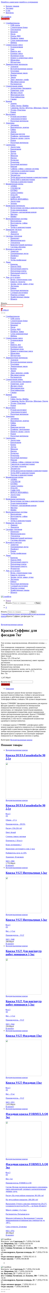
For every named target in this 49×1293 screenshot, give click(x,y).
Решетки (13, 225)
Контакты (10, 13)
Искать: (4, 303)
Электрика (10, 123)
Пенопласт (14, 238)
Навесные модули (17, 134)
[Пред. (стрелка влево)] (2, 1291)
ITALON (14, 195)
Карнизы (14, 264)
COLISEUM (15, 188)
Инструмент (11, 114)
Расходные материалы (19, 121)
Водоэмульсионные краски (21, 69)
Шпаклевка (15, 60)
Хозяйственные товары (19, 297)
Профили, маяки (17, 38)
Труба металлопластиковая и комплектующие (29, 177)
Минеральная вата (17, 240)
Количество (5, 682)
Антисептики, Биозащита (20, 88)
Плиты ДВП (15, 36)
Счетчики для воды (18, 173)
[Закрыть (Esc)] (2, 1289)
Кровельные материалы (15, 206)
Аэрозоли (14, 66)
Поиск (8, 601)
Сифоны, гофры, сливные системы (24, 169)
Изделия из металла (14, 249)
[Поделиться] (4, 1289)
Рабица (13, 288)
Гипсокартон (15, 29)
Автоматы (14, 125)
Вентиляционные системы (16, 219)
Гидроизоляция (16, 47)
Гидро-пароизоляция (18, 210)
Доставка (9, 8)
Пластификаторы (17, 97)
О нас (8, 10)
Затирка (13, 203)
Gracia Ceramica (16, 193)
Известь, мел (15, 51)
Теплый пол (15, 175)
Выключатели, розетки (19, 127)
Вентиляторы (15, 221)
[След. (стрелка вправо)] (4, 1291)
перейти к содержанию (28, 2)
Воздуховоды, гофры (18, 223)
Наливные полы (17, 56)
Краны (13, 151)
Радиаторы (14, 162)
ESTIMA (14, 190)
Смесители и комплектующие (22, 171)
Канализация (15, 149)
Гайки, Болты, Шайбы (19, 106)
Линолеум (14, 234)
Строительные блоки (19, 27)
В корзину (5, 684)
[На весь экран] (7, 1289)
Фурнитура (15, 275)
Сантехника (10, 145)
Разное (13, 112)
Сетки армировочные (19, 40)
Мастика (13, 214)
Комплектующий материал (21, 245)
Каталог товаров (12, 6)
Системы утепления (14, 236)
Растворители (16, 84)
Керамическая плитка (14, 184)
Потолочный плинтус (19, 269)
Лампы (13, 132)
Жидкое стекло (16, 93)
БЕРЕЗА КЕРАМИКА (19, 199)
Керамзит (14, 32)
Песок (12, 34)
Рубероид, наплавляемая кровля (23, 212)
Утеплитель (15, 243)
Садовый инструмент (19, 293)
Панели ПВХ (15, 266)
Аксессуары (15, 147)
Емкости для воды (17, 282)
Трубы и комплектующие (20, 227)
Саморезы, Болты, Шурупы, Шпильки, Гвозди (29, 108)
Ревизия (13, 166)
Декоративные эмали (19, 73)
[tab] (27, 689)
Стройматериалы (13, 23)
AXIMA (13, 186)
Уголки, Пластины (18, 110)
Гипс (12, 49)
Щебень (13, 43)
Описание (10, 689)
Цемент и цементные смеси (21, 58)
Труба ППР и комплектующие (22, 179)
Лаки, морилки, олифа (19, 79)
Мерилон (14, 156)
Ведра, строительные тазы (21, 279)
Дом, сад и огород (13, 277)
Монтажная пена (17, 95)
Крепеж (9, 101)
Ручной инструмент (18, 116)
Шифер (13, 216)
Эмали (13, 77)
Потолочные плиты (18, 271)
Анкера (13, 103)
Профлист (14, 256)
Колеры (13, 75)
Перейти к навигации (10, 2)
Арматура (14, 251)
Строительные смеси (14, 45)
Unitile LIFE (15, 197)
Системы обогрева (18, 247)
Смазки (13, 99)
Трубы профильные (18, 260)
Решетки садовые (17, 295)
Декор (8, 262)
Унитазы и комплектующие (21, 182)
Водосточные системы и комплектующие (27, 208)
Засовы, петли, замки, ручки (22, 284)
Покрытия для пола (14, 229)
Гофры (13, 129)
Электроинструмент (18, 119)
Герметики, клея (17, 90)
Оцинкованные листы (19, 253)
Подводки (14, 160)
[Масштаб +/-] (9, 1289)
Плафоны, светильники (20, 136)
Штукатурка (15, 62)
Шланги (13, 299)
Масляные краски (17, 82)
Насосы (13, 158)
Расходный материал (18, 164)
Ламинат (14, 232)
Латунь (13, 153)
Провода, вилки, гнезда (20, 138)
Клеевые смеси (16, 53)
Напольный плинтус (18, 273)
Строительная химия (14, 86)
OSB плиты (15, 25)
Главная (4, 614)
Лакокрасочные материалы (17, 64)
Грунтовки (14, 71)
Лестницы (14, 286)
